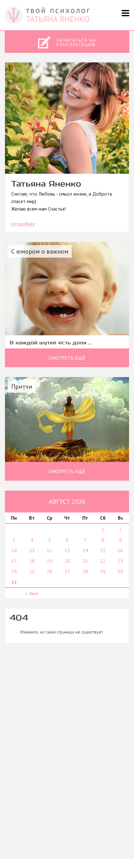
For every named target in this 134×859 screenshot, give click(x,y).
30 (120, 571)
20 (67, 561)
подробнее (23, 224)
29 (103, 571)
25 (32, 571)
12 (49, 550)
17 (14, 561)
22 (103, 561)
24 (14, 571)
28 (85, 571)
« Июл (31, 593)
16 (120, 550)
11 (32, 550)
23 (120, 561)
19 (49, 561)
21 (85, 561)
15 (103, 550)
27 (67, 571)
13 (67, 550)
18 (32, 561)
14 (85, 550)
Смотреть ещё (67, 358)
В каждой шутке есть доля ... (51, 342)
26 (49, 571)
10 (14, 550)
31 (14, 582)
